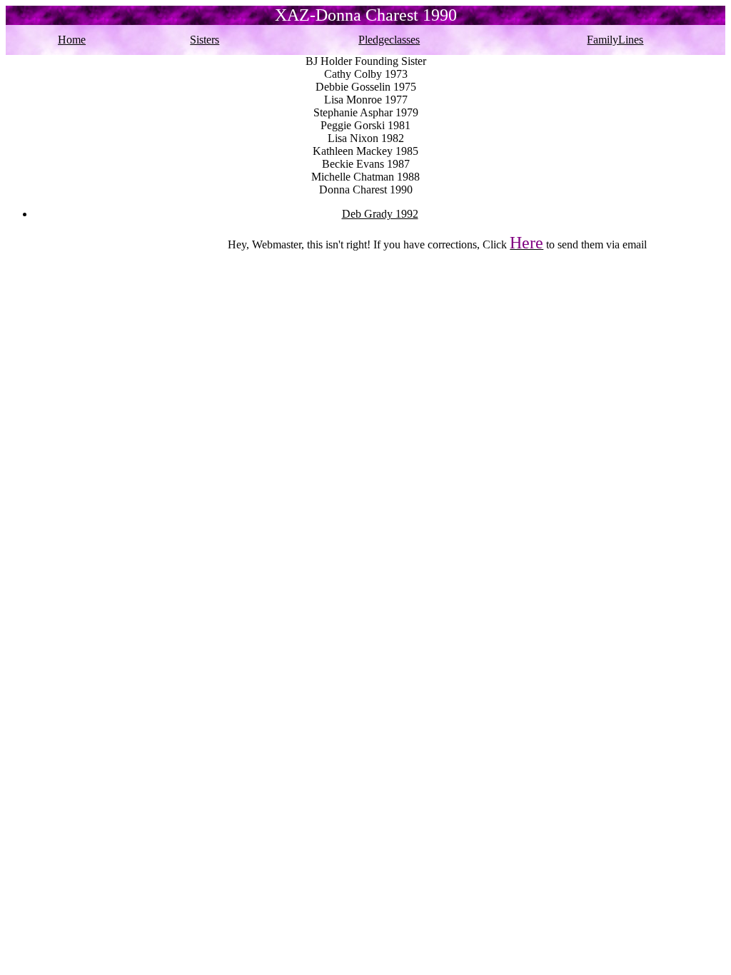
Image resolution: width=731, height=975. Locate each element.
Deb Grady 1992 (380, 214)
